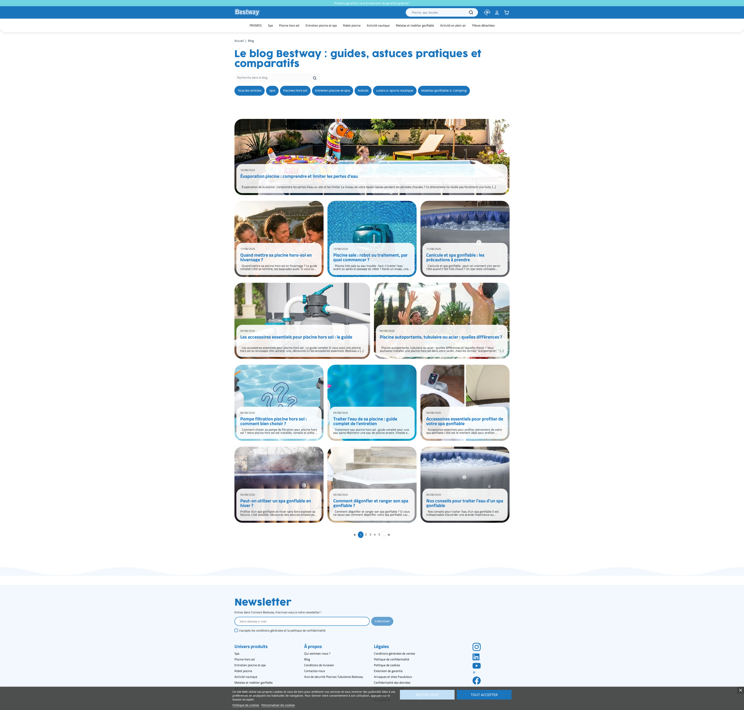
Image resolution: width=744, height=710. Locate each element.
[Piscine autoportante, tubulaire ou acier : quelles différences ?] (442, 321)
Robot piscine (243, 671)
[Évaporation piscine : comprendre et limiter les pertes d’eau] (372, 157)
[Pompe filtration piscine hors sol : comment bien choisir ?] (279, 403)
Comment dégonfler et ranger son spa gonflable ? (370, 503)
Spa (272, 90)
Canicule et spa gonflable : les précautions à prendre (455, 257)
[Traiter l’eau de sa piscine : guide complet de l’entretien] (372, 403)
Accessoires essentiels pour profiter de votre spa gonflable (464, 421)
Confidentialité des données (392, 682)
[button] (507, 12)
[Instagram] (477, 646)
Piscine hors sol (244, 659)
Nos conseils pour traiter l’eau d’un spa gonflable (464, 503)
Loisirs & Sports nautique (394, 90)
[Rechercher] (471, 12)
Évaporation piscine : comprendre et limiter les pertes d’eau (299, 177)
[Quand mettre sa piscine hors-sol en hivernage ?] (279, 239)
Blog (307, 659)
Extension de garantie (388, 671)
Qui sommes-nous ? (317, 653)
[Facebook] (477, 680)
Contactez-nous (314, 671)
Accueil (239, 40)
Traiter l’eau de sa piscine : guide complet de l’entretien (365, 421)
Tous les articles (249, 90)
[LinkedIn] (477, 656)
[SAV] (487, 12)
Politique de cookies (387, 665)
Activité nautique (245, 676)
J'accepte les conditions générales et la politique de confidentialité (282, 630)
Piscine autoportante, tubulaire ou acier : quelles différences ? (441, 337)
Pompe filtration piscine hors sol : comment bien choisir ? (273, 421)
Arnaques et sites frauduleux (393, 676)
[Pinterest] (477, 672)
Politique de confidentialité (391, 659)
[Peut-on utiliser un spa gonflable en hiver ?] (279, 485)
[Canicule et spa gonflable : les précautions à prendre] (465, 239)
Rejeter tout (427, 694)
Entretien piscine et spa (332, 90)
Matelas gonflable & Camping (444, 90)
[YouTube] (477, 665)
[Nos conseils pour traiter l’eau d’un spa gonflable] (465, 485)
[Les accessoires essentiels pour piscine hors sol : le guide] (302, 321)
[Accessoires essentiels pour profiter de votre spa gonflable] (465, 403)
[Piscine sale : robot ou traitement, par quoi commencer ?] (372, 239)
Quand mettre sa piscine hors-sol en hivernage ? (276, 257)
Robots (363, 90)
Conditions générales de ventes (394, 653)
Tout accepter (484, 694)
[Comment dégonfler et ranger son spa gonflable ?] (372, 485)
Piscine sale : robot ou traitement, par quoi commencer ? (370, 257)
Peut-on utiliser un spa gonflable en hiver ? (275, 503)
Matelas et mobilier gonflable (253, 682)
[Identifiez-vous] (497, 12)
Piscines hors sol (295, 90)
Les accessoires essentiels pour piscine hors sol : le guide (296, 337)
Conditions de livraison (319, 665)
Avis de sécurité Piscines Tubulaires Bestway (333, 676)
